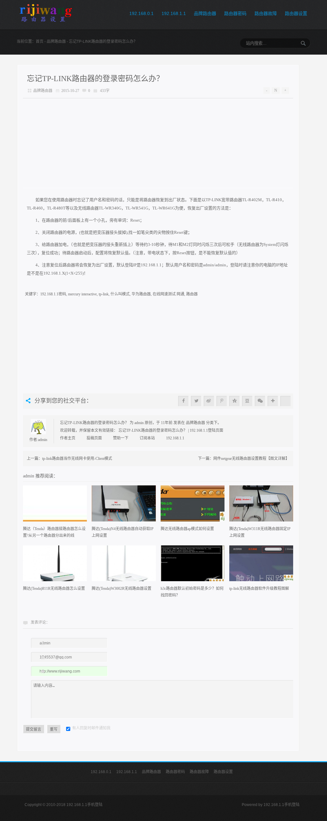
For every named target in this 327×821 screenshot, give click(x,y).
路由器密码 (235, 13)
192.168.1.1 (174, 13)
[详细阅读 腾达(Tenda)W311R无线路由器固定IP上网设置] (261, 505)
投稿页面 (94, 438)
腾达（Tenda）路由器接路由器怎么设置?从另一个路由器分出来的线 (54, 532)
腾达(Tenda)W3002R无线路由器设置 (121, 588)
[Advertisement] (158, 143)
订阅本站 (147, 438)
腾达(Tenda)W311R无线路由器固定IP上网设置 (260, 532)
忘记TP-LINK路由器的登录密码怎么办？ (95, 78)
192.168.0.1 (141, 13)
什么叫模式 (120, 294)
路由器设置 (296, 13)
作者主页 (67, 438)
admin (42, 439)
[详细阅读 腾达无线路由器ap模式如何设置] (192, 505)
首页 (39, 41)
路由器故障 (266, 13)
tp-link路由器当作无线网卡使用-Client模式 (77, 458)
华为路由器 (141, 294)
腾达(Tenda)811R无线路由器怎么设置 (54, 588)
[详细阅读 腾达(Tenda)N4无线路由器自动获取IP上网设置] (124, 505)
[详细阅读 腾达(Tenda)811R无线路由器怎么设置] (55, 565)
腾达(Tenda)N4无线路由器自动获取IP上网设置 (123, 532)
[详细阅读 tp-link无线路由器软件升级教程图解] (261, 565)
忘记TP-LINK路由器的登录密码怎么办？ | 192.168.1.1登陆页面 (170, 430)
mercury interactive (82, 294)
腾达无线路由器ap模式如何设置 (187, 529)
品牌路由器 (205, 13)
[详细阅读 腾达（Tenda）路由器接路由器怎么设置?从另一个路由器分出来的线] (55, 505)
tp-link (104, 294)
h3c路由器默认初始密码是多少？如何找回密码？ (192, 591)
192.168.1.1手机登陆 (281, 804)
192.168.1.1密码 (53, 294)
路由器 (192, 294)
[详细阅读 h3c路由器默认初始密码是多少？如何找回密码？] (192, 565)
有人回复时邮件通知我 (91, 728)
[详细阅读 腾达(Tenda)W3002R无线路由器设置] (124, 565)
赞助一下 (120, 438)
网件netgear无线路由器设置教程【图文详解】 (251, 458)
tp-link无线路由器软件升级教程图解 (259, 588)
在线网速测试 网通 (168, 294)
